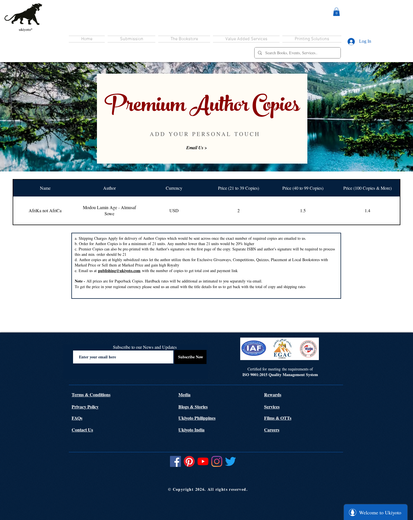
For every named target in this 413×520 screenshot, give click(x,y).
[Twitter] (230, 461)
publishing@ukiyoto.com (119, 270)
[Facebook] (175, 461)
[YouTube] (203, 461)
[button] (336, 12)
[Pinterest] (189, 461)
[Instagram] (216, 461)
